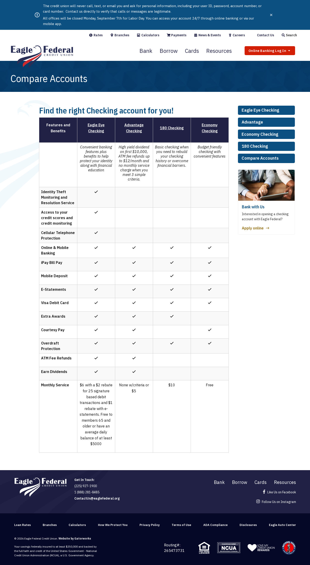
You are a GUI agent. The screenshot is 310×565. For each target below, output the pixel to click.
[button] (289, 35)
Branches (121, 35)
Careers (238, 35)
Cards (192, 50)
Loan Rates (22, 525)
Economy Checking (260, 134)
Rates (98, 35)
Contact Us (265, 35)
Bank (146, 50)
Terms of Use (181, 525)
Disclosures (248, 525)
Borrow (169, 50)
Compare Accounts (260, 158)
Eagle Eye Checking (260, 110)
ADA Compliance (215, 525)
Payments (178, 35)
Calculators (150, 35)
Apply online (253, 228)
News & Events (209, 35)
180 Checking (255, 146)
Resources (219, 50)
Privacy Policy (150, 525)
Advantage (252, 122)
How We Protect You (113, 525)
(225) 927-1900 (85, 486)
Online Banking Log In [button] (268, 50)
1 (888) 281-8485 (86, 492)
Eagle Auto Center (282, 525)
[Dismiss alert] (271, 15)
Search (291, 35)
